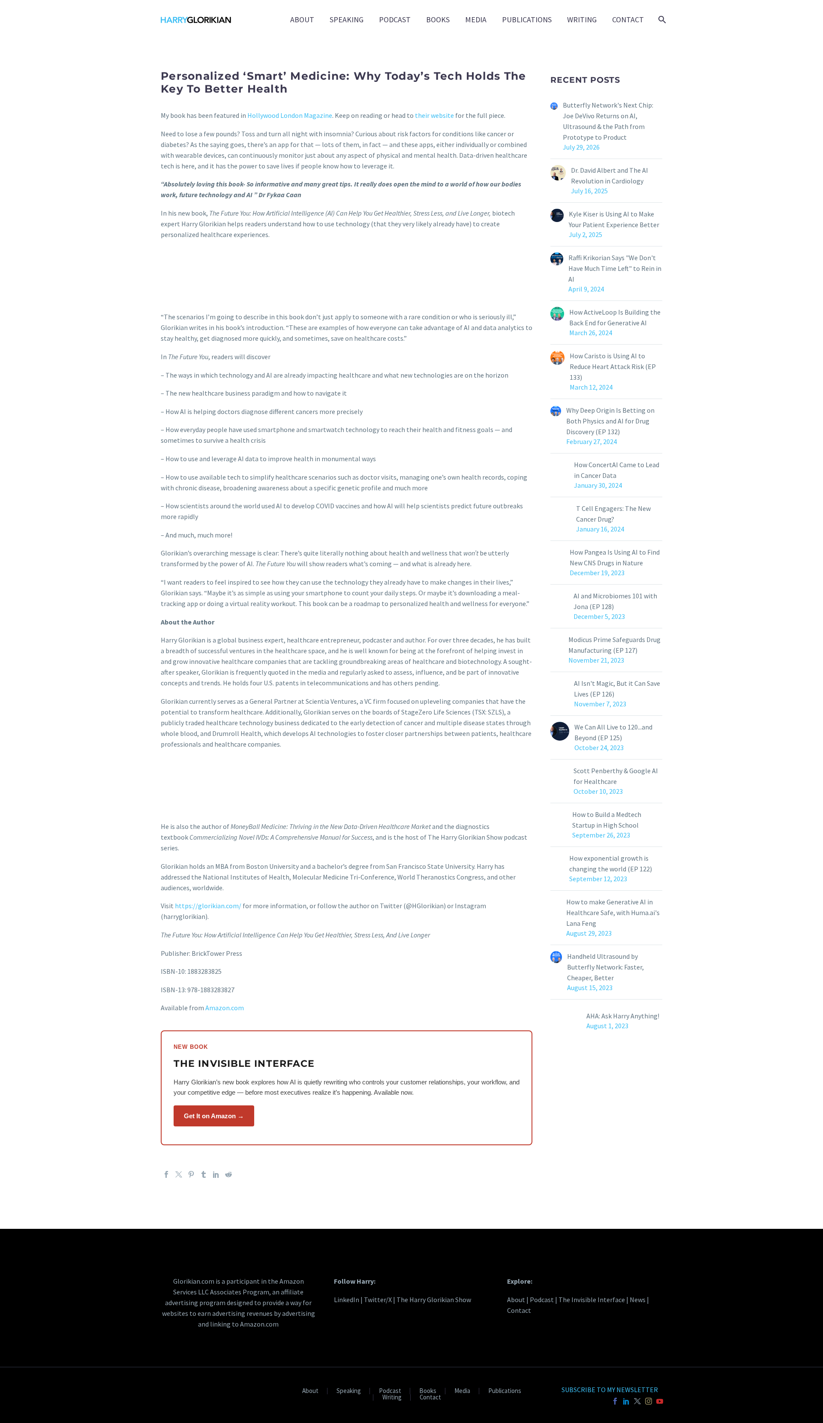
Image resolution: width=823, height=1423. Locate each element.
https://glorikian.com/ (208, 905)
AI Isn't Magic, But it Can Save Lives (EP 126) (617, 688)
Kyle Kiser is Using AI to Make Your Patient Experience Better (614, 219)
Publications (527, 19)
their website (434, 115)
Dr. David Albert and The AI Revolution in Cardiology (609, 175)
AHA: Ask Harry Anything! (622, 1016)
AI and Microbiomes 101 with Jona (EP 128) (615, 601)
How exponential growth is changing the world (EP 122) (610, 863)
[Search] (661, 19)
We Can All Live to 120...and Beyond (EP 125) (613, 732)
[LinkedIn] (216, 1174)
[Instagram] (648, 1401)
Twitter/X (378, 1299)
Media (476, 19)
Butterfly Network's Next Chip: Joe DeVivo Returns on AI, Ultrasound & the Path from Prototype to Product (608, 121)
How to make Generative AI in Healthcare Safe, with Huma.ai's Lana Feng (613, 913)
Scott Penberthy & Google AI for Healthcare (616, 776)
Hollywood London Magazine (289, 115)
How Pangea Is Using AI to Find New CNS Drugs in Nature (615, 557)
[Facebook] (166, 1174)
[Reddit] (228, 1174)
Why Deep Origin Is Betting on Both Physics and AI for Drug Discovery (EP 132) (610, 421)
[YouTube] (659, 1401)
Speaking (346, 19)
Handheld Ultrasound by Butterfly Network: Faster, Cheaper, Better (605, 967)
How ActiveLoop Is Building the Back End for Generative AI (615, 317)
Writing (582, 19)
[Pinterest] (191, 1174)
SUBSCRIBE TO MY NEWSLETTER (610, 1389)
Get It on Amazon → (214, 1116)
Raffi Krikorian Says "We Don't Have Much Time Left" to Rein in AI (614, 268)
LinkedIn (346, 1299)
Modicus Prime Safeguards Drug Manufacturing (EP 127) (614, 644)
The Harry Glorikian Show (433, 1299)
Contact (628, 19)
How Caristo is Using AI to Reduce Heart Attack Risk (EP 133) (613, 366)
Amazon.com (224, 1007)
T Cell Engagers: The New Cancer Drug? (613, 513)
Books (438, 19)
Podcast (395, 19)
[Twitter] (178, 1174)
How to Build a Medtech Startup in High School (606, 819)
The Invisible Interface (592, 1299)
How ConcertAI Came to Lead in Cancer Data (616, 470)
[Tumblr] (203, 1174)
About (302, 19)
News (638, 1299)
